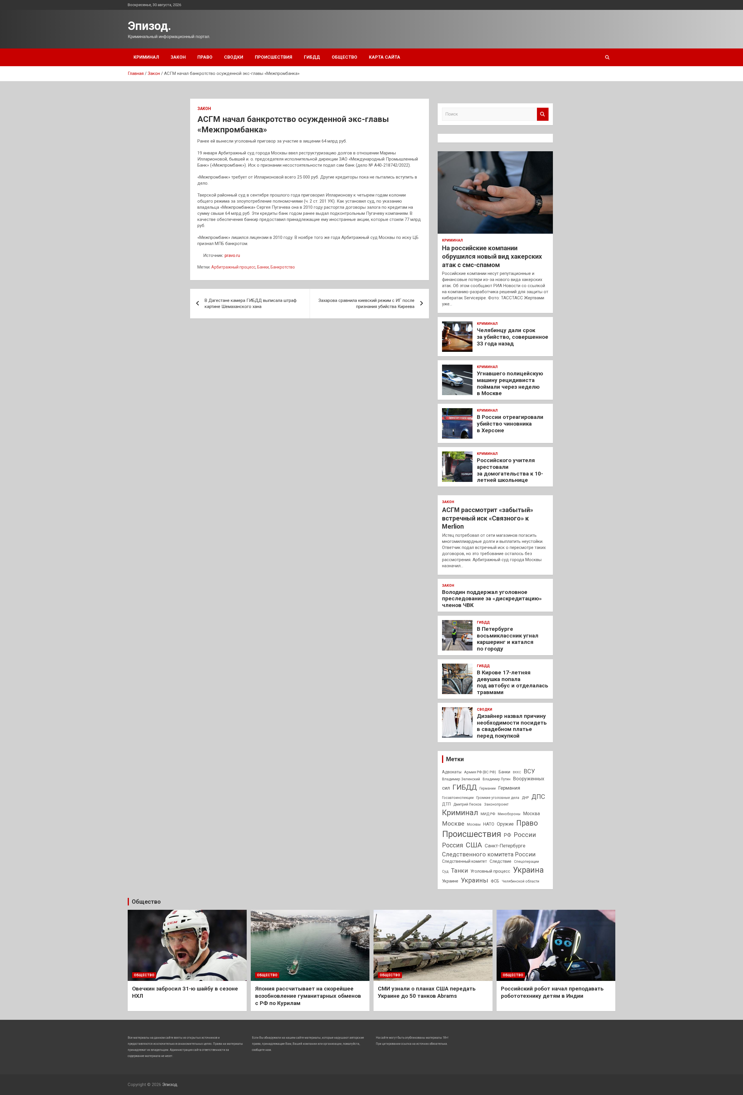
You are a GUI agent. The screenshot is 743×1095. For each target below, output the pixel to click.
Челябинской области (520, 881)
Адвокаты (451, 772)
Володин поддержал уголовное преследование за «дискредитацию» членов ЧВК (492, 599)
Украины (474, 880)
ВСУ (529, 771)
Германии (487, 788)
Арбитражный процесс (233, 267)
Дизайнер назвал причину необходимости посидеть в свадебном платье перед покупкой (512, 726)
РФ (507, 835)
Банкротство (282, 267)
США (474, 845)
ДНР (525, 798)
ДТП (446, 804)
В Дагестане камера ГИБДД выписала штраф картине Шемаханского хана (251, 303)
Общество (344, 57)
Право (204, 57)
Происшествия (273, 57)
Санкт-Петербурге (505, 846)
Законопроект (496, 804)
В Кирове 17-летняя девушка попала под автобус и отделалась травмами (512, 682)
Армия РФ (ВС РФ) (480, 772)
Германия (509, 788)
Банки (263, 267)
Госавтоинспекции (458, 798)
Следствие (500, 861)
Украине (450, 881)
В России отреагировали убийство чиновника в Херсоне (510, 424)
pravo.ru (232, 255)
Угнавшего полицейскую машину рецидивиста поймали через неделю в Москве (510, 383)
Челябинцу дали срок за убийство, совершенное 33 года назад (512, 337)
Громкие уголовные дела (497, 798)
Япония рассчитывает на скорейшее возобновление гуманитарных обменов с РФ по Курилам (308, 995)
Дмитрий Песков (467, 804)
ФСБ (495, 881)
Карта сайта (384, 57)
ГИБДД (312, 57)
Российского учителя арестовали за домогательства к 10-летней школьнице (510, 470)
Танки (459, 870)
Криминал (146, 57)
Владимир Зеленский (461, 779)
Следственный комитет (464, 861)
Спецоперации (526, 862)
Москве (453, 823)
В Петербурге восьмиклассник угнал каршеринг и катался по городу (507, 639)
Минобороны (509, 814)
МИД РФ (488, 814)
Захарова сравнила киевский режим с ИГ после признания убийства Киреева (366, 303)
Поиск (543, 114)
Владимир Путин (497, 779)
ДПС (538, 796)
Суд (445, 871)
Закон (178, 57)
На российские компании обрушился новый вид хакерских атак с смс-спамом (492, 256)
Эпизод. (149, 26)
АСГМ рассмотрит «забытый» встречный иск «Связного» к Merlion (487, 518)
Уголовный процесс (490, 871)
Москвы (474, 824)
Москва (531, 813)
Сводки (233, 57)
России (525, 834)
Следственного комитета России (488, 854)
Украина (528, 870)
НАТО (488, 824)
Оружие (505, 824)
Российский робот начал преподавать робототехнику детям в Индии (552, 992)
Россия (452, 845)
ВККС (517, 772)
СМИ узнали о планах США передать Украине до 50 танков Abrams (427, 992)
